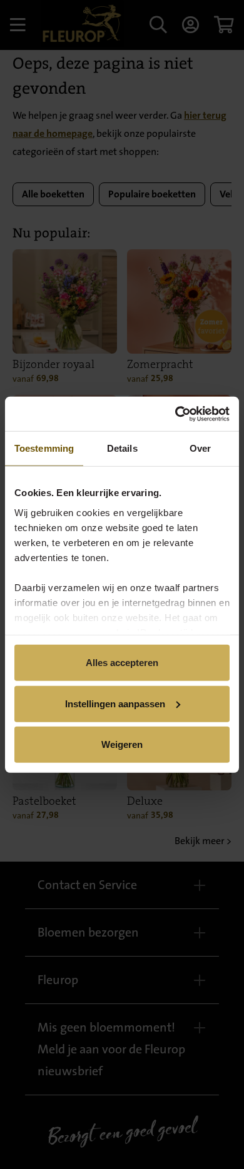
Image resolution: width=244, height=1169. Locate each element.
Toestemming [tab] (44, 448)
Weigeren (122, 744)
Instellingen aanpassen (115, 703)
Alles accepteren (122, 662)
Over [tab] (200, 448)
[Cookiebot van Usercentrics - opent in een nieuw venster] (175, 413)
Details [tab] (122, 448)
